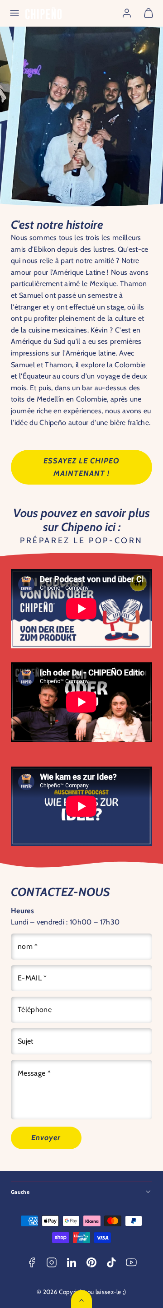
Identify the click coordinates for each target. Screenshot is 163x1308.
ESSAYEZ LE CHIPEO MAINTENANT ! (81, 466)
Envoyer (46, 1137)
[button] (14, 13)
